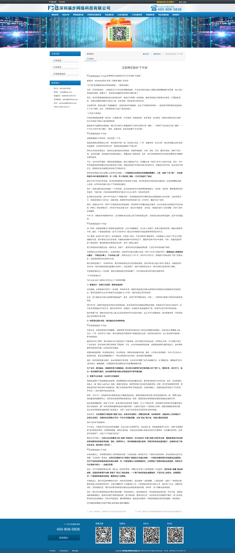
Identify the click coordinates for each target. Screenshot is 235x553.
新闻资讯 (90, 54)
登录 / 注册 (182, 2)
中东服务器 (52, 2)
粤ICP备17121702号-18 (177, 551)
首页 (147, 54)
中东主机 (62, 2)
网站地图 (75, 551)
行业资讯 (57, 67)
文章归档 (55, 53)
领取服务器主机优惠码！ (166, 2)
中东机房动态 (59, 73)
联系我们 (63, 537)
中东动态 (57, 60)
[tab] (65, 53)
